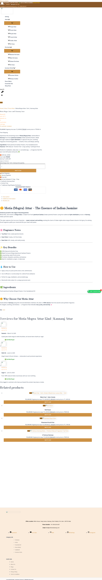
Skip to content (4, 1)
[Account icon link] (1, 95)
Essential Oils (9, 83)
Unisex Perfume (14, 61)
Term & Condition (15, 574)
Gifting (7, 16)
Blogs (12, 567)
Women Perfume (14, 54)
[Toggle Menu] (12, 23)
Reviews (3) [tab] (6, 200)
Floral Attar (13, 30)
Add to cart (18, 170)
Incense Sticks (9, 68)
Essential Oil (18, 545)
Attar (6, 19)
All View (12, 44)
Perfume (7, 47)
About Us (13, 564)
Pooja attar (13, 27)
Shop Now (8, 86)
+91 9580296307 (21, 6)
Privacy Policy (14, 571)
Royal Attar (13, 33)
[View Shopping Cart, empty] (1, 92)
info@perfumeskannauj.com (8, 6)
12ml (3, 310)
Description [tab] (6, 197)
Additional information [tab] (9, 199)
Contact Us (13, 569)
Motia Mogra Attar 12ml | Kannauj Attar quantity (12, 163)
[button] (9, 19)
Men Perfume (14, 58)
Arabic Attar (13, 40)
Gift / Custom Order (95, 291)
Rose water (8, 81)
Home (1, 108)
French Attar (13, 37)
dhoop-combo (14, 78)
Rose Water (18, 547)
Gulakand (17, 549)
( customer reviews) (6, 126)
